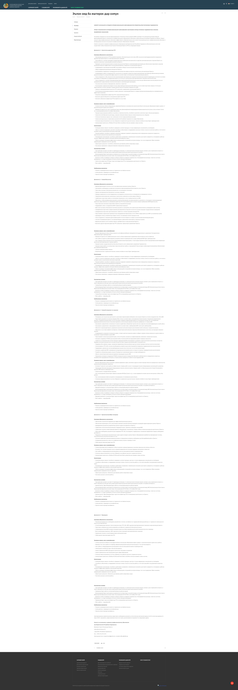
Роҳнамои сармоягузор (81, 666)
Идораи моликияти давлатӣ (124, 662)
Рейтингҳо (100, 672)
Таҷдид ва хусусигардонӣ (124, 664)
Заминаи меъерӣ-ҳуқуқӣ (82, 668)
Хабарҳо (76, 21)
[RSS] (162, 12)
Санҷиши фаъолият (102, 668)
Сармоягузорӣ (81, 660)
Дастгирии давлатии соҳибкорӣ (104, 662)
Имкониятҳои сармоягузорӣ (82, 664)
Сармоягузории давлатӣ (81, 662)
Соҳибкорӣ (101, 660)
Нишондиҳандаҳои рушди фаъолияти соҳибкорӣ (107, 664)
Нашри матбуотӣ (78, 36)
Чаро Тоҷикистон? (145, 660)
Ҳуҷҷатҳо (76, 32)
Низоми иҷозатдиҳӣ (102, 670)
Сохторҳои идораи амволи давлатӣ (126, 666)
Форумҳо (76, 29)
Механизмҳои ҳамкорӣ (102, 666)
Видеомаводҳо (77, 39)
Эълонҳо (76, 25)
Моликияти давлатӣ (124, 660)
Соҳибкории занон (101, 673)
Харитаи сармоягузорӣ (81, 670)
